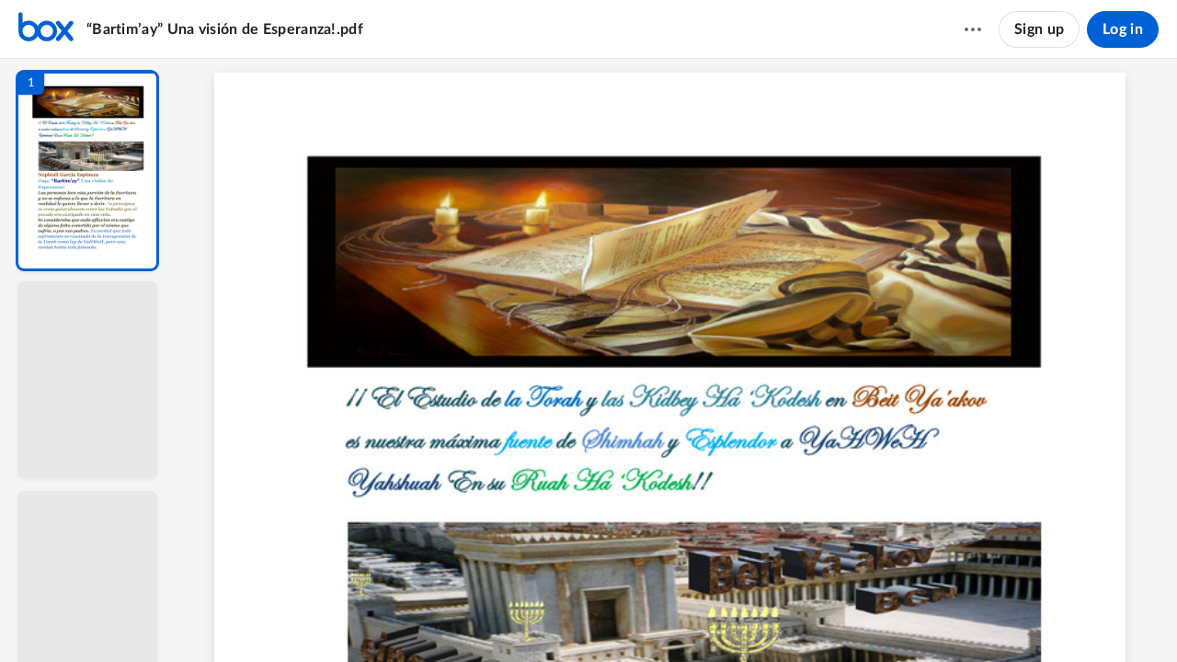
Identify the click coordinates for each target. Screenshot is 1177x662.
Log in (1123, 29)
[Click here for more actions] (972, 29)
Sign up (1039, 29)
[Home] (46, 29)
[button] (87, 170)
